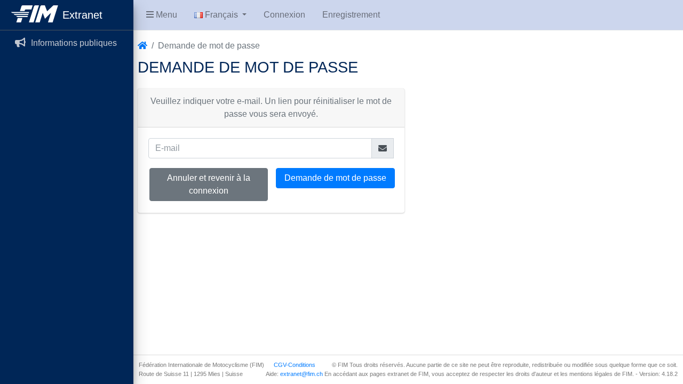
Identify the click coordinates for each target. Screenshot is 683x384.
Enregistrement (351, 14)
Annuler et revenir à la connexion (208, 184)
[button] (162, 15)
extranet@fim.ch (301, 374)
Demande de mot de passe (335, 177)
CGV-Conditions (294, 365)
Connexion (284, 14)
